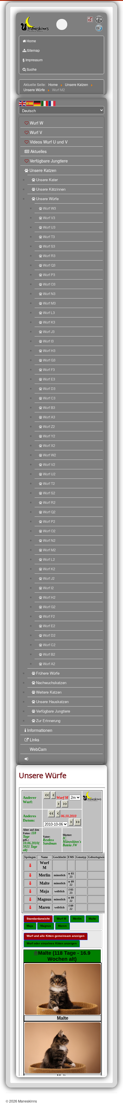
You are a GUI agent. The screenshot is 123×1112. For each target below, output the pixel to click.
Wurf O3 (49, 284)
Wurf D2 (49, 635)
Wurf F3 (49, 369)
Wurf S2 (49, 492)
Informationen (39, 730)
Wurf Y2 (49, 435)
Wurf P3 (49, 274)
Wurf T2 (49, 483)
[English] (22, 103)
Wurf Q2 (49, 511)
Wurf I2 (48, 587)
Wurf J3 (49, 331)
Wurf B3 (49, 407)
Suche (32, 69)
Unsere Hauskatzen (52, 701)
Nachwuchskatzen (51, 682)
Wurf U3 (49, 227)
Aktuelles (38, 151)
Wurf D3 (49, 388)
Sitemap (33, 50)
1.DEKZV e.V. (99, 19)
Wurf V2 (49, 464)
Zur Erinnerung (48, 720)
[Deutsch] (37, 103)
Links (34, 739)
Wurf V (36, 132)
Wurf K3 (49, 321)
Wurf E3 (49, 378)
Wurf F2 (49, 616)
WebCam (38, 749)
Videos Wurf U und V (49, 142)
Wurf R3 (49, 255)
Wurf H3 (49, 350)
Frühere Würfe (47, 673)
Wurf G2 (49, 606)
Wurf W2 (49, 454)
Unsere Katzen (42, 170)
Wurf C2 (49, 644)
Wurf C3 (49, 397)
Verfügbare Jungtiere (49, 161)
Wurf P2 (49, 521)
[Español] (30, 103)
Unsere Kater (47, 179)
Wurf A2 (49, 663)
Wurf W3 (49, 208)
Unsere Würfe (47, 198)
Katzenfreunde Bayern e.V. (95, 25)
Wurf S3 (49, 246)
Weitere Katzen (48, 692)
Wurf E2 (49, 625)
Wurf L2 (49, 559)
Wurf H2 (49, 597)
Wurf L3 (49, 312)
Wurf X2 (49, 445)
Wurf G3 (49, 359)
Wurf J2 (49, 578)
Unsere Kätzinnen (51, 189)
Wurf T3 (49, 236)
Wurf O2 (49, 530)
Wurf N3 (49, 293)
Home (31, 40)
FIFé (90, 19)
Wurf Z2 (49, 426)
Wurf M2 (49, 549)
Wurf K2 (49, 568)
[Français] (52, 103)
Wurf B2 (49, 654)
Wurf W (36, 123)
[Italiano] (45, 103)
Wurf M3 (49, 303)
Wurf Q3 (49, 265)
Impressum (33, 59)
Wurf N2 (49, 540)
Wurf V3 (49, 217)
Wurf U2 (49, 473)
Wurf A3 (49, 416)
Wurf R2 (49, 502)
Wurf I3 (48, 340)
